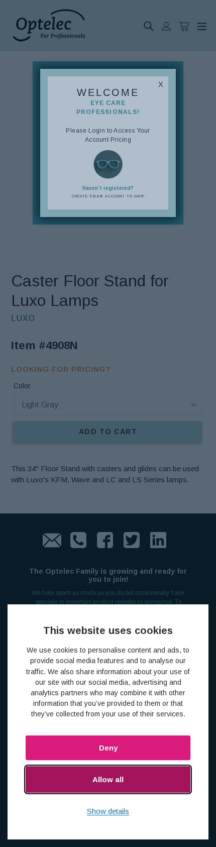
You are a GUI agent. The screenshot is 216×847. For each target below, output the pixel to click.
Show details (108, 811)
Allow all (108, 779)
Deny (108, 748)
